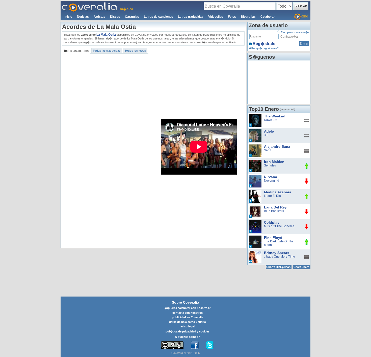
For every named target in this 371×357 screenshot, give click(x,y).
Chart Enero (301, 266)
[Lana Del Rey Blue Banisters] (255, 207)
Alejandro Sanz (277, 146)
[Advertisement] (199, 82)
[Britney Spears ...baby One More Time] (255, 252)
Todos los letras (135, 50)
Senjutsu (270, 165)
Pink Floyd (273, 238)
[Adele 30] (255, 131)
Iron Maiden (274, 162)
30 (266, 135)
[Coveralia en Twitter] (210, 345)
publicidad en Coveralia (187, 317)
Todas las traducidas (106, 50)
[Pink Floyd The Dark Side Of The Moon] (255, 237)
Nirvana (270, 177)
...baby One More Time (279, 256)
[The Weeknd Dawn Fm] (255, 116)
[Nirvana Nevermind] (255, 176)
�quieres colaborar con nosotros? (187, 307)
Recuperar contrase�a (295, 32)
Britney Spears (276, 253)
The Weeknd (274, 116)
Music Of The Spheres (279, 226)
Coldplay (271, 222)
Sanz (267, 150)
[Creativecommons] (172, 345)
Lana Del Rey (275, 207)
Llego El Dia (272, 196)
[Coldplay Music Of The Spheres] (255, 222)
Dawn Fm (270, 120)
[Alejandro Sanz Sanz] (255, 146)
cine (304, 16)
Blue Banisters (274, 211)
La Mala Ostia (106, 34)
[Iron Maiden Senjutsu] (255, 161)
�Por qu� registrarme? (264, 48)
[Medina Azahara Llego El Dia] (255, 192)
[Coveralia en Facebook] (195, 345)
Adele (269, 131)
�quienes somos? (187, 336)
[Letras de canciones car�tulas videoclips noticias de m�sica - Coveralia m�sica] (89, 4)
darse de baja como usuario (187, 321)
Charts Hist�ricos (278, 266)
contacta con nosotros (187, 312)
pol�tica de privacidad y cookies (187, 331)
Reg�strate (264, 43)
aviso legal (187, 326)
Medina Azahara (277, 192)
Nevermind (271, 180)
